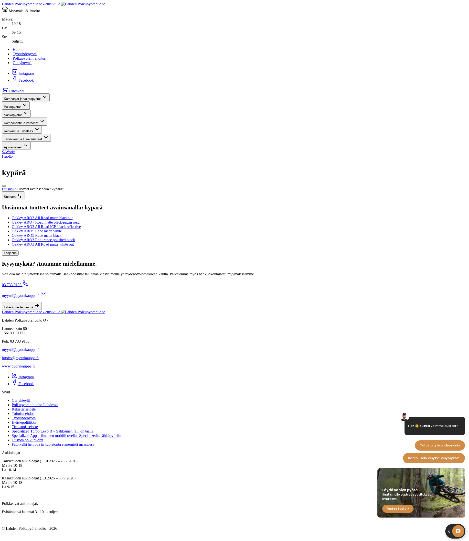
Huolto (18, 49)
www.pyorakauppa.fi (18, 366)
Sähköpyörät (13, 115)
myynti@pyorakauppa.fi (21, 295)
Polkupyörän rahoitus (29, 58)
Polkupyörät (12, 107)
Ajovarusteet (13, 147)
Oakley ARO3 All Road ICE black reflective (46, 227)
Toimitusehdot (23, 413)
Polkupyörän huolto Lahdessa (35, 405)
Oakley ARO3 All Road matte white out (43, 244)
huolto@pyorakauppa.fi (20, 358)
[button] (13, 195)
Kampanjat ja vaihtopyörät (22, 99)
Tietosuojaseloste (25, 427)
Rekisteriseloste (24, 409)
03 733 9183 (11, 285)
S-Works (8, 152)
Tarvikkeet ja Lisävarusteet (23, 139)
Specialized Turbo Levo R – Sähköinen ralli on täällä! (53, 431)
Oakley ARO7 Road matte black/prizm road (46, 222)
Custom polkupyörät (27, 440)
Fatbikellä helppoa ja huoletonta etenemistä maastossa (53, 444)
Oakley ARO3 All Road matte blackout (42, 218)
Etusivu (8, 189)
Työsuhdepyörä (25, 54)
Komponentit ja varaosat (21, 123)
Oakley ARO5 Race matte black (37, 235)
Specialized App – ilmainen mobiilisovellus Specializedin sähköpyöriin (66, 435)
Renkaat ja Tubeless (18, 131)
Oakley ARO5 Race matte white (37, 231)
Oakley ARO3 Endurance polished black (43, 240)
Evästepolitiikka (24, 422)
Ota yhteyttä (22, 63)
